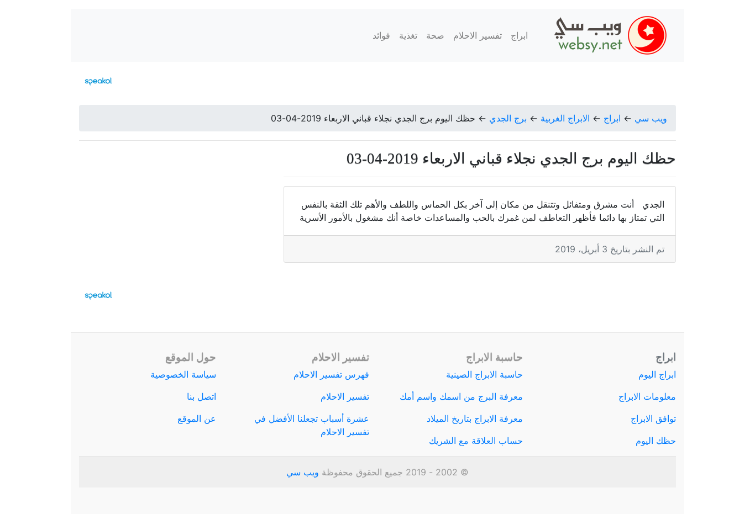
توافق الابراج (653, 418)
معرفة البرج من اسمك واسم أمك (461, 396)
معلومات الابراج (647, 396)
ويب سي (651, 118)
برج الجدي (508, 118)
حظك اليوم (656, 440)
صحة (435, 35)
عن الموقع (196, 418)
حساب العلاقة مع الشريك (476, 440)
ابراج (519, 35)
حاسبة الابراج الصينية (484, 374)
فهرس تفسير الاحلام (331, 374)
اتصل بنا (201, 396)
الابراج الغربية (565, 118)
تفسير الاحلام (477, 35)
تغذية (408, 35)
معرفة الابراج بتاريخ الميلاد (475, 418)
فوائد (381, 35)
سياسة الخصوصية (183, 374)
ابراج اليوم (657, 374)
